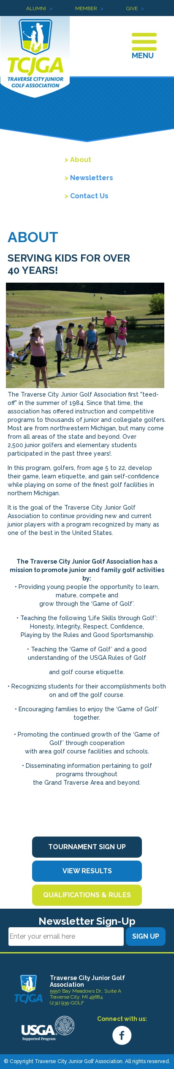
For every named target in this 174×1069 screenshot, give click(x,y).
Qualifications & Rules (87, 895)
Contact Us (89, 196)
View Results (87, 871)
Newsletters (91, 178)
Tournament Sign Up (87, 847)
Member (86, 8)
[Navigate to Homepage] (28, 989)
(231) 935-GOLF (67, 1003)
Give (132, 8)
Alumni (36, 8)
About (80, 160)
